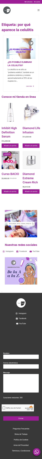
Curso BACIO (10, 174)
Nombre (6, 353)
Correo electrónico (10, 363)
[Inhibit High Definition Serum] (10, 112)
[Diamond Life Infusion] (31, 112)
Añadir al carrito (10, 146)
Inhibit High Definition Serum (9, 132)
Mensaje (6, 373)
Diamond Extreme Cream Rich (30, 178)
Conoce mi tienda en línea (19, 96)
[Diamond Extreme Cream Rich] (31, 160)
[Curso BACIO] (10, 160)
